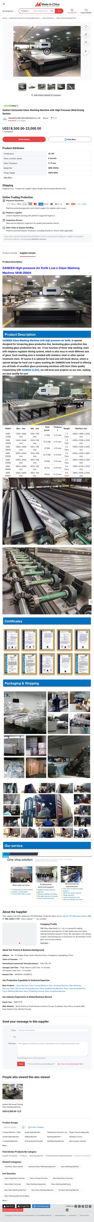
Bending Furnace (75, 1136)
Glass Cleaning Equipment (66, 18)
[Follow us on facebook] (76, 1206)
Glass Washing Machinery (61, 1184)
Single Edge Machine (32, 1132)
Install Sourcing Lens (14, 1210)
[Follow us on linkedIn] (67, 1210)
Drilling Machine (31, 1136)
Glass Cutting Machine (38, 985)
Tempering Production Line (57, 1132)
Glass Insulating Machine (55, 991)
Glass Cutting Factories (39, 1178)
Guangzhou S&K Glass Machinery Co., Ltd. (24, 118)
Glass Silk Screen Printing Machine (24, 988)
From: (14, 1030)
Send (21, 1064)
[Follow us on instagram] (83, 1206)
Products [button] (24, 11)
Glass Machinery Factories (63, 1178)
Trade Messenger (41, 1206)
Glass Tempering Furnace (33, 991)
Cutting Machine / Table (11, 1132)
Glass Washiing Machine (12, 991)
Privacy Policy (84, 1215)
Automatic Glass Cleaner (13, 1166)
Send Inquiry (24, 139)
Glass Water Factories (12, 1184)
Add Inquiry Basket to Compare (47, 95)
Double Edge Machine (10, 1136)
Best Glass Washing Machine (42, 1190)
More (4, 1200)
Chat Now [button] (71, 139)
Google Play (23, 1206)
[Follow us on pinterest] (90, 1206)
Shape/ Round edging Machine (81, 1132)
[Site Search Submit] (59, 11)
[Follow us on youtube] (86, 1206)
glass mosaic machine (77, 1141)
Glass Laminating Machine (74, 988)
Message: (12, 1043)
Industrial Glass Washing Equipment (42, 1166)
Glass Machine (47, 18)
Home (4, 18)
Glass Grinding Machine (58, 985)
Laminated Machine (10, 1141)
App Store (9, 1206)
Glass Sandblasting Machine (51, 988)
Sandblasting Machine (55, 1141)
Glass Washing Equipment (36, 1184)
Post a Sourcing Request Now (70, 1064)
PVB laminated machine (34, 1141)
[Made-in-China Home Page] (47, 4)
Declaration (72, 1215)
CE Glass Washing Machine (69, 1190)
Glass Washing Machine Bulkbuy (16, 1196)
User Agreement (60, 1215)
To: (15, 1037)
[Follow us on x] (79, 1206)
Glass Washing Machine (70, 1166)
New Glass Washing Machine (15, 1190)
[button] (3, 3)
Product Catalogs (37, 1127)
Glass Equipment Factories (14, 1178)
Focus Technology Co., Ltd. (30, 1215)
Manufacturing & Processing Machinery (25, 18)
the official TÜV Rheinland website (73, 916)
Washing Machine (53, 1136)
